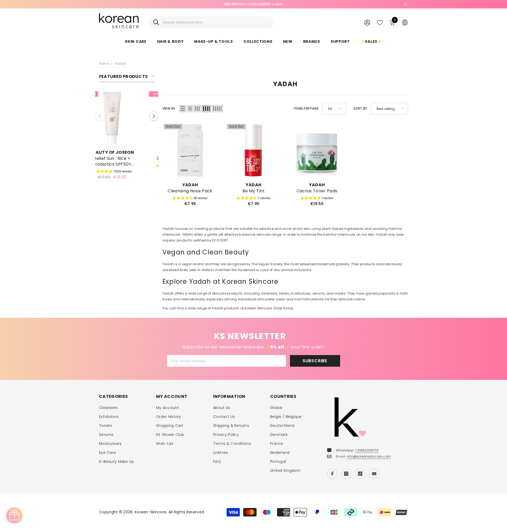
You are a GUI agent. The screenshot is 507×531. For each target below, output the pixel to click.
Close (405, 4)
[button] (153, 118)
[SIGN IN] (367, 22)
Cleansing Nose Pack (190, 191)
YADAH (190, 185)
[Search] (211, 22)
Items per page (306, 108)
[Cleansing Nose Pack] (190, 150)
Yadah (120, 63)
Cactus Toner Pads (317, 191)
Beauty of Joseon (127, 152)
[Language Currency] (405, 22)
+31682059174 (366, 450)
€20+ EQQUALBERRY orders (253, 4)
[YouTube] (374, 474)
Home (104, 63)
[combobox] (216, 22)
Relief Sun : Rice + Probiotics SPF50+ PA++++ (126, 161)
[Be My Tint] (253, 150)
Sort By (360, 108)
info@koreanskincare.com (369, 456)
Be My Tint (253, 191)
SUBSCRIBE (315, 361)
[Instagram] (346, 474)
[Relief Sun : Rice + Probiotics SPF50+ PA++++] (126, 118)
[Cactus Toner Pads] (317, 150)
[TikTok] (360, 474)
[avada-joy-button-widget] (14, 515)
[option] (253, 4)
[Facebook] (332, 474)
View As (168, 108)
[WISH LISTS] (380, 22)
